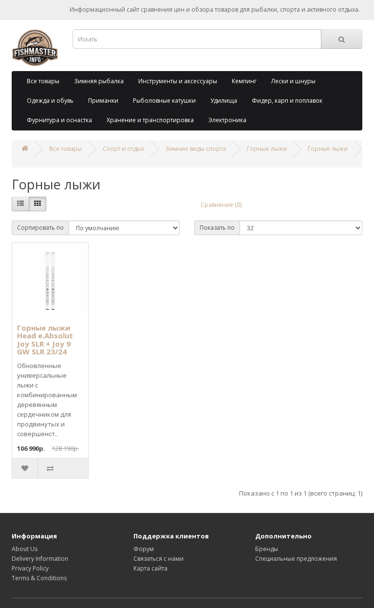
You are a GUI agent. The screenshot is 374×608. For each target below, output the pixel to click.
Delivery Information (40, 558)
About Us (24, 549)
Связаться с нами (158, 558)
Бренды (266, 549)
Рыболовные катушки (164, 100)
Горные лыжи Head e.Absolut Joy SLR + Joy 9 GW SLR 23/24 (45, 340)
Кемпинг (244, 81)
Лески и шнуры (293, 81)
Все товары (43, 81)
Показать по (217, 227)
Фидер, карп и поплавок (287, 100)
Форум (143, 549)
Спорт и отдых (123, 149)
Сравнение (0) (221, 205)
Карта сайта (150, 568)
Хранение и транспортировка (150, 120)
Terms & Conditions (39, 578)
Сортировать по (40, 227)
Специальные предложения (296, 558)
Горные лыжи (267, 149)
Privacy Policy (30, 568)
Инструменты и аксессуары (177, 81)
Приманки (103, 100)
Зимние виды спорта (195, 149)
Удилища (223, 100)
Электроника (227, 120)
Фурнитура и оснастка (59, 120)
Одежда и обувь (50, 100)
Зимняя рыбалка (99, 81)
